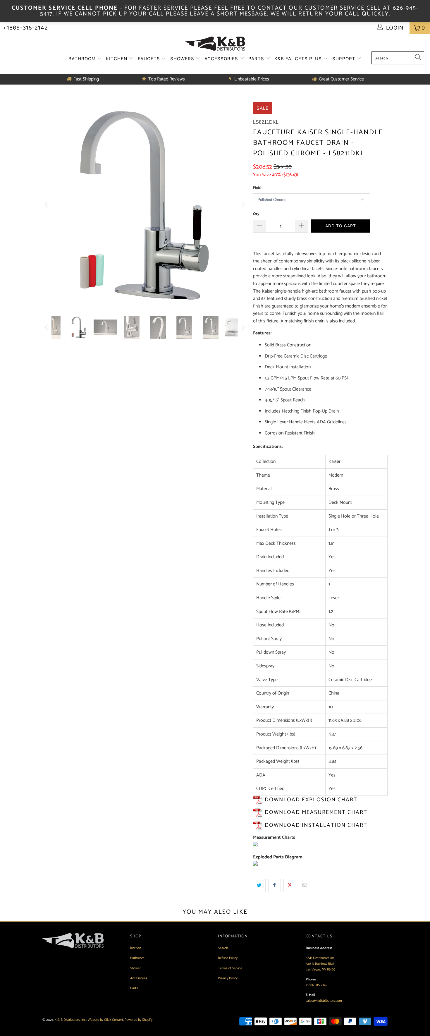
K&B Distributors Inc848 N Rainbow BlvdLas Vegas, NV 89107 (320, 963)
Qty (256, 214)
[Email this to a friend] (305, 885)
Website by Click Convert (105, 1020)
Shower (135, 968)
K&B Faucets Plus (298, 58)
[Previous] (46, 204)
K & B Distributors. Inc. (70, 1020)
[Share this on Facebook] (274, 885)
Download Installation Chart (316, 825)
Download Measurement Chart (316, 812)
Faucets (149, 58)
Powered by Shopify (138, 1020)
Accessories (222, 58)
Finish (257, 188)
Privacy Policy (228, 978)
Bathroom (82, 58)
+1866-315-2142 (25, 28)
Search (223, 948)
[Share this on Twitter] (259, 885)
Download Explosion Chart (311, 799)
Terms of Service (230, 968)
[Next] (242, 204)
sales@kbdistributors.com (324, 1001)
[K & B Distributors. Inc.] (215, 44)
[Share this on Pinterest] (289, 885)
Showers (183, 58)
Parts (257, 58)
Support (344, 58)
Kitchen (117, 58)
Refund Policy (228, 958)
